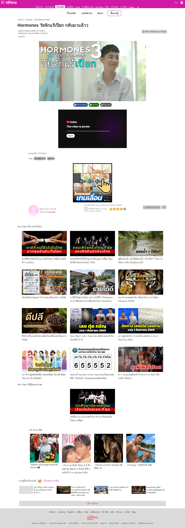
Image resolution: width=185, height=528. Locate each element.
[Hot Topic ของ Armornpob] (33, 215)
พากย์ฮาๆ (39, 158)
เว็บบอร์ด (60, 7)
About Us (103, 523)
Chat (77, 7)
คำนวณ (114, 7)
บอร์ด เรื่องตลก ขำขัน (41, 20)
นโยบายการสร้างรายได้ (89, 523)
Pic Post (99, 7)
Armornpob (51, 212)
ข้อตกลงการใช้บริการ (39, 523)
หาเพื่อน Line (88, 7)
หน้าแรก (39, 7)
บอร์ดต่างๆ (86, 13)
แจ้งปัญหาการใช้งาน (128, 523)
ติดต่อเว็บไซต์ (114, 523)
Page (131, 7)
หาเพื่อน (70, 7)
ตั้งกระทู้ (114, 13)
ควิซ (107, 7)
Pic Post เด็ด (35, 430)
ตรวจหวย (50, 7)
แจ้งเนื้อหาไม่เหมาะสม (145, 523)
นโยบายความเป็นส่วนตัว (57, 523)
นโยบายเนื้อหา (74, 523)
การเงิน (123, 7)
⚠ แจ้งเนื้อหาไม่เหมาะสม (152, 207)
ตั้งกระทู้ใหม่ (92, 503)
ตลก (50, 158)
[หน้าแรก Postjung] (11, 2)
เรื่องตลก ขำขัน (51, 481)
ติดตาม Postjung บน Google (155, 31)
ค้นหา (100, 13)
